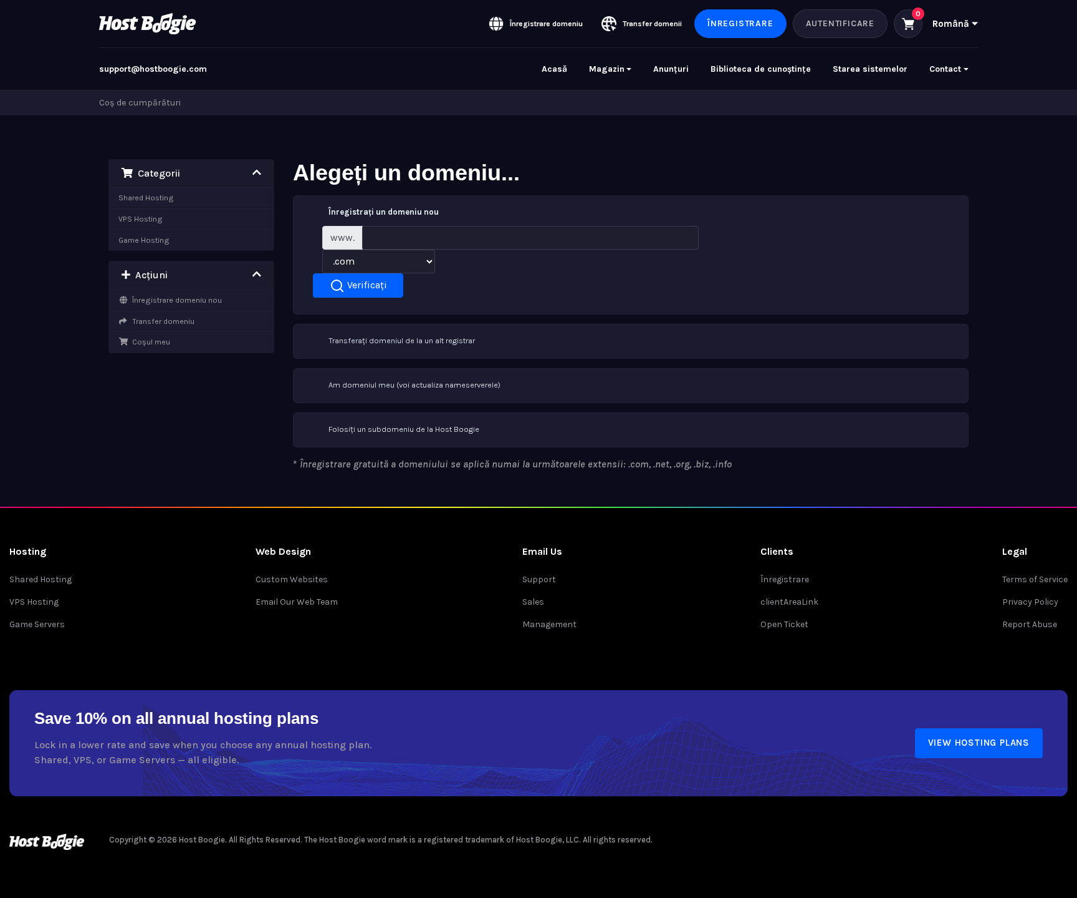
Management (549, 624)
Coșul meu (149, 341)
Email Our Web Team (297, 602)
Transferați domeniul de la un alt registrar (401, 340)
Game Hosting (144, 240)
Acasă (554, 69)
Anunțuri (671, 69)
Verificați (366, 285)
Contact (945, 69)
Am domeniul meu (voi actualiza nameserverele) (414, 384)
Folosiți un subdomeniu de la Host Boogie (403, 429)
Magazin (607, 69)
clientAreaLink (789, 602)
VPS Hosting (140, 218)
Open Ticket (784, 624)
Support (539, 579)
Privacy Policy (1030, 602)
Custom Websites (292, 579)
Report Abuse (1029, 624)
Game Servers (37, 624)
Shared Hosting (146, 197)
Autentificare (840, 23)
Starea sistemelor (870, 69)
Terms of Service (1035, 579)
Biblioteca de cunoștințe (761, 69)
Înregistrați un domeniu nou (383, 212)
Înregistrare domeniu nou (175, 300)
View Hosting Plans (979, 742)
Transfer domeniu (161, 321)
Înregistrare (740, 23)
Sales (533, 602)
